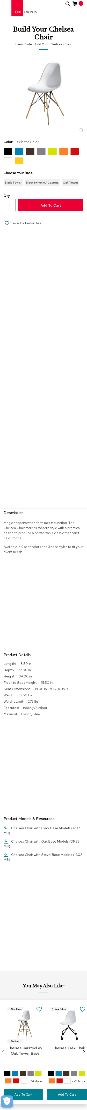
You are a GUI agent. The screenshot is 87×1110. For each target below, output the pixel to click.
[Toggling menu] (5, 7)
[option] (8, 151)
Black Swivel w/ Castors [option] (42, 183)
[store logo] (24, 8)
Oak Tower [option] (70, 183)
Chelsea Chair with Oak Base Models (40, 841)
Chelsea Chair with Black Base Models (41, 828)
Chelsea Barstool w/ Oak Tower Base (25, 1051)
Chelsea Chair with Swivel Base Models (42, 855)
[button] (39, 1009)
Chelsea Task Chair (68, 1048)
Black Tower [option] (13, 183)
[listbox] (43, 157)
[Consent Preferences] (7, 1101)
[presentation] (84, 1052)
